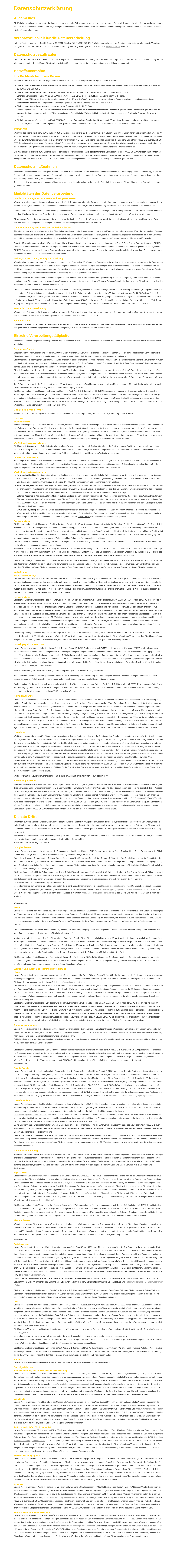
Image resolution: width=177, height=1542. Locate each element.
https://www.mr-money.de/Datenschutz (60, 1497)
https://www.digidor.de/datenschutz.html (75, 982)
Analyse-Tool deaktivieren (42, 1200)
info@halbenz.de (113, 47)
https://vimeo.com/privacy (115, 1336)
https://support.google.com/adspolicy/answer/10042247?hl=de (129, 889)
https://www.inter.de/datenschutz (52, 1469)
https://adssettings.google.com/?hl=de (98, 893)
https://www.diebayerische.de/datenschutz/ (70, 1384)
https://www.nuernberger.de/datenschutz (78, 1526)
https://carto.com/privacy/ (34, 1275)
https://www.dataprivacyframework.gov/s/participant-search (53, 1271)
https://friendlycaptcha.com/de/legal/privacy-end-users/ (132, 1095)
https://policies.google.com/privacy (115, 886)
